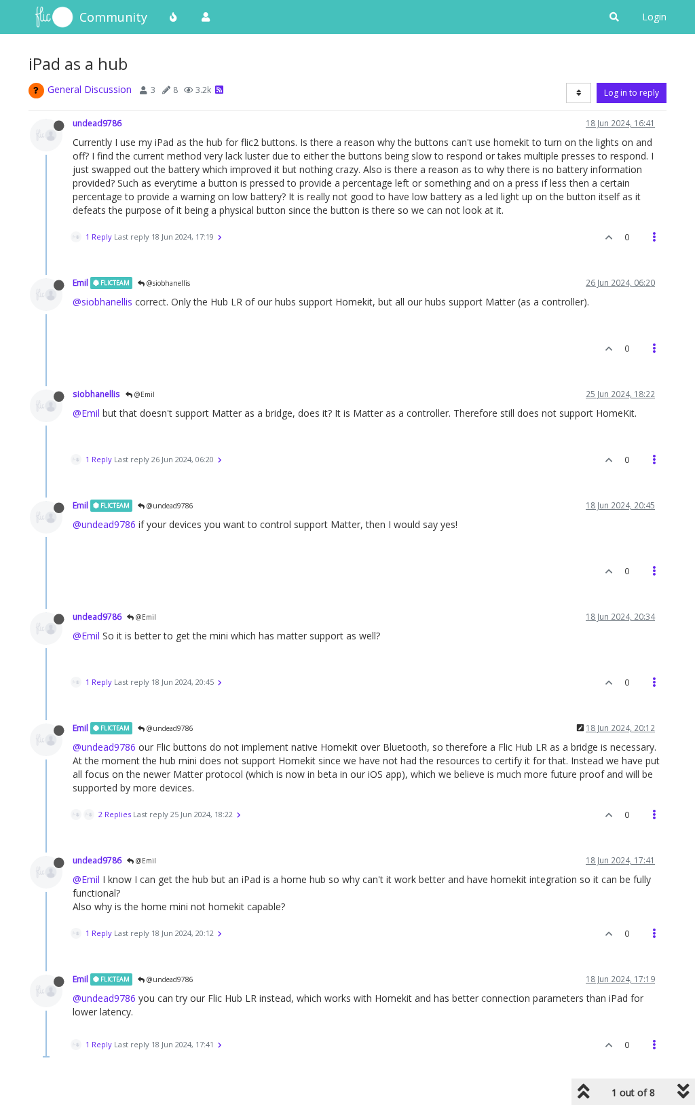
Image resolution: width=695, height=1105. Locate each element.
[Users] (205, 17)
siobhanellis (96, 393)
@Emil (143, 394)
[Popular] (173, 17)
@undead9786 (169, 505)
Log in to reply (631, 92)
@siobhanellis (167, 283)
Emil (80, 282)
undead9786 (97, 122)
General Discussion (90, 89)
